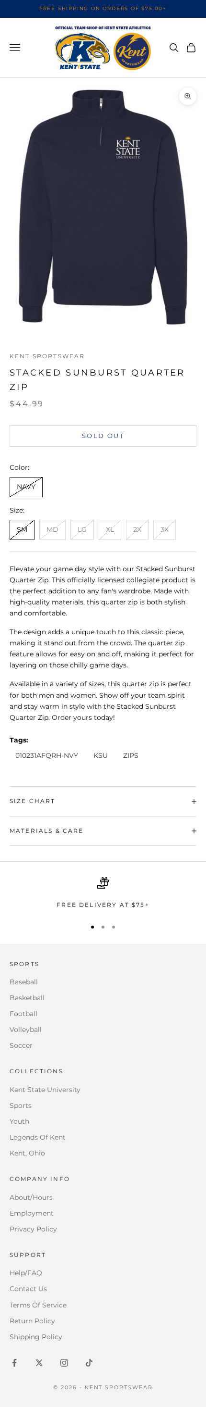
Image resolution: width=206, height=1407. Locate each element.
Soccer (21, 1045)
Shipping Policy (36, 1336)
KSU (100, 755)
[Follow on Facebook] (14, 1363)
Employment (32, 1213)
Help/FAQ (26, 1273)
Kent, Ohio (27, 1153)
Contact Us (28, 1288)
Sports (21, 1105)
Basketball (27, 997)
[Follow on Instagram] (64, 1363)
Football (23, 1013)
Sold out (103, 436)
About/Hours (31, 1197)
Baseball (24, 982)
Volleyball (26, 1029)
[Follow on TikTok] (89, 1363)
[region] (103, 893)
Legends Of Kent (38, 1137)
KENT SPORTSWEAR (47, 356)
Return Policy (32, 1321)
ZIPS (130, 755)
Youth (19, 1121)
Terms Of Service (38, 1305)
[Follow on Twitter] (39, 1363)
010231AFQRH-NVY (46, 755)
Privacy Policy (33, 1229)
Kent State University (45, 1089)
